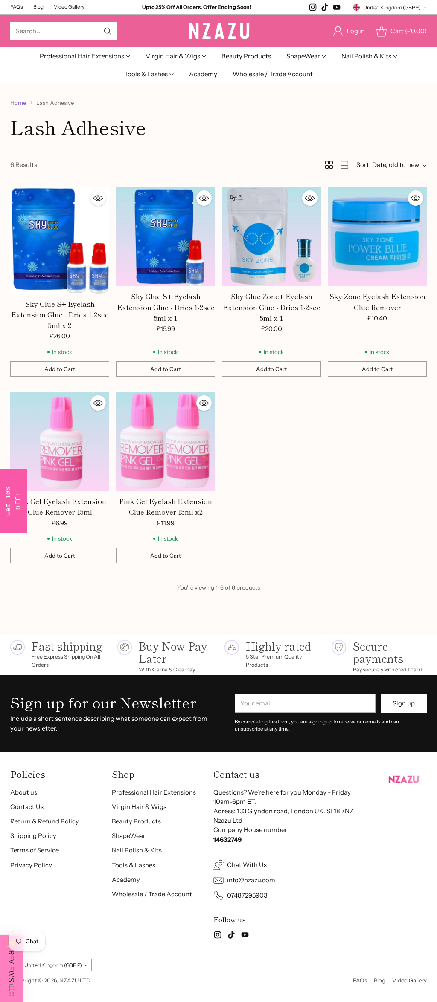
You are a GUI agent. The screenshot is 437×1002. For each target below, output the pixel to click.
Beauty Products (136, 821)
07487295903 (247, 895)
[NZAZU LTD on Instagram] (313, 8)
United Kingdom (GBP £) (392, 7)
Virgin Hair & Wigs (139, 807)
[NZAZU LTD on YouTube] (336, 8)
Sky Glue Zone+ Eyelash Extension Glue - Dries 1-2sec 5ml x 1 (271, 306)
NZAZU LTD (74, 980)
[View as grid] (329, 165)
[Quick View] (98, 198)
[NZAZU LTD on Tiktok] (324, 8)
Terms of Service (34, 850)
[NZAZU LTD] (218, 31)
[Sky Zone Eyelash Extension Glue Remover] (377, 236)
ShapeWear (129, 836)
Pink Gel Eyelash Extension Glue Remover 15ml (59, 506)
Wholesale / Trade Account (152, 894)
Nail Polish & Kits (137, 850)
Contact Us (27, 807)
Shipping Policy (33, 836)
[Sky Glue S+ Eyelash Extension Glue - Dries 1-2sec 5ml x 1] (165, 236)
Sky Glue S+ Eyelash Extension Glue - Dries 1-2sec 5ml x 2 (60, 314)
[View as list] (344, 165)
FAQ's (360, 980)
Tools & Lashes (133, 865)
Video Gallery (409, 980)
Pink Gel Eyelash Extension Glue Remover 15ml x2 (165, 506)
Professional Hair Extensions (154, 792)
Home (18, 102)
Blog (379, 980)
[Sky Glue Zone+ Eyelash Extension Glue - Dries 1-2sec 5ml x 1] (271, 236)
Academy (126, 880)
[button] (11, 968)
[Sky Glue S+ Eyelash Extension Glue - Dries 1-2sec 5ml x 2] (59, 240)
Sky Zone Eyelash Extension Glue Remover (377, 301)
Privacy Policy (31, 865)
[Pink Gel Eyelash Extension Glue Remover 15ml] (59, 441)
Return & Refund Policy (44, 821)
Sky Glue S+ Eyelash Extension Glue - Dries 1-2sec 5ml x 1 (166, 306)
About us (23, 792)
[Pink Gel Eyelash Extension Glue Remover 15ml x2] (165, 441)
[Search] (107, 31)
